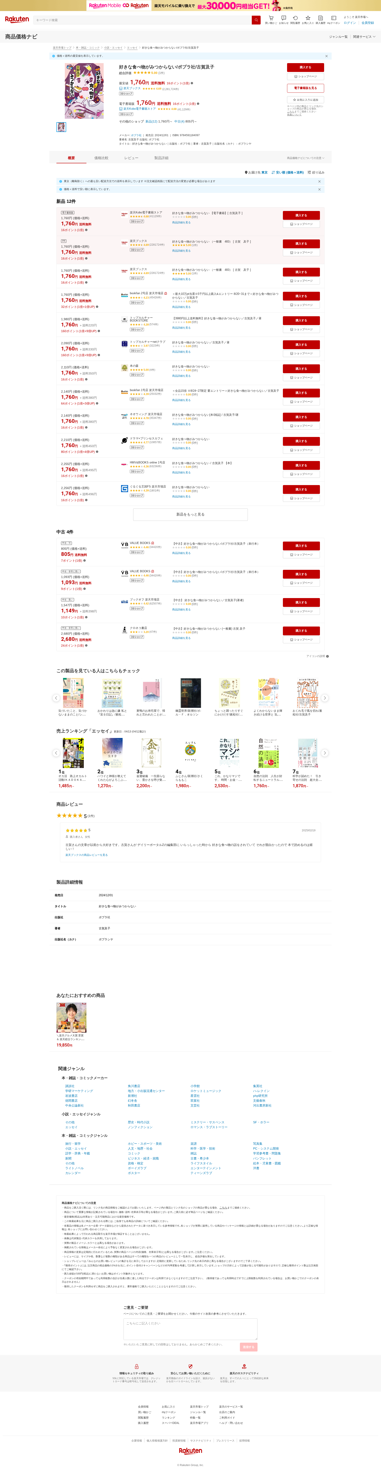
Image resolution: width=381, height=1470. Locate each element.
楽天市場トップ (62, 47)
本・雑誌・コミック (88, 47)
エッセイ (132, 47)
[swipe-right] (324, 698)
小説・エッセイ (113, 47)
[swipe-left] (56, 698)
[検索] (256, 20)
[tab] (71, 158)
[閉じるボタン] (327, 56)
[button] (284, 19)
